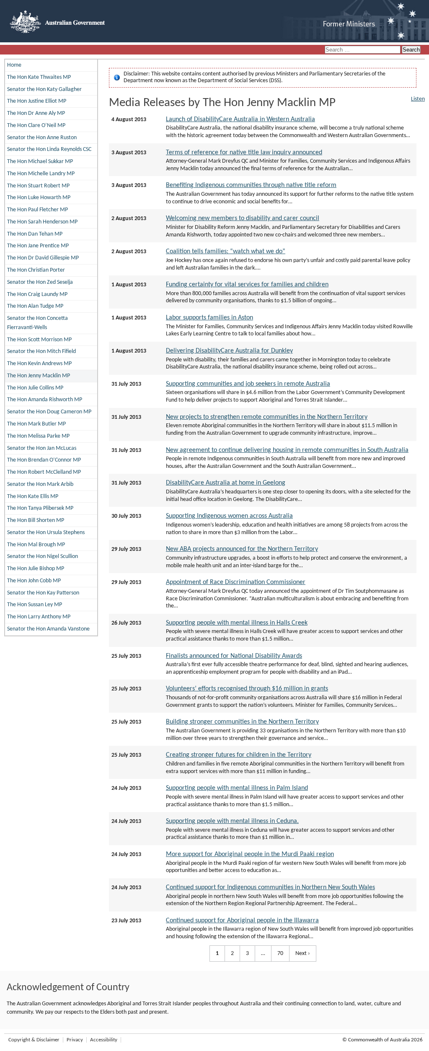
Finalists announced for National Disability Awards (234, 656)
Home (14, 65)
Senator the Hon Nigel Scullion (42, 556)
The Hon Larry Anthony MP (38, 617)
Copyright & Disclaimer (33, 1040)
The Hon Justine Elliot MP (36, 101)
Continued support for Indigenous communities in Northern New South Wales (270, 887)
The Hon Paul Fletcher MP (37, 210)
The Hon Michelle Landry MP (41, 173)
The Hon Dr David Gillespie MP (43, 258)
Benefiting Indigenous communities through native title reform (251, 185)
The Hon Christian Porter (36, 270)
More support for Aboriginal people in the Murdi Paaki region (250, 854)
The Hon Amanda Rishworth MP (44, 399)
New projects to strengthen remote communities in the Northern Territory (266, 417)
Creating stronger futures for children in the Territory (238, 755)
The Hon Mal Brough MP (36, 545)
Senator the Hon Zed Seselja (40, 282)
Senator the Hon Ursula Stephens (46, 532)
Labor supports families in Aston (209, 317)
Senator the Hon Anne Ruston (42, 137)
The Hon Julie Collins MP (35, 388)
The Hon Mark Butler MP (36, 424)
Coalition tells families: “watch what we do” (225, 251)
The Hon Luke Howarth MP (38, 197)
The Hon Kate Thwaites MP (39, 77)
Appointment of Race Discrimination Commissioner (235, 582)
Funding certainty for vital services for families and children (247, 284)
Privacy (75, 1040)
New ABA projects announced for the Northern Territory (242, 549)
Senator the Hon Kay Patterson (43, 593)
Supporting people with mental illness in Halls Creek (237, 623)
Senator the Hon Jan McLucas (41, 448)
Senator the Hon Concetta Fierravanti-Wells (37, 323)
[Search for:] (363, 50)
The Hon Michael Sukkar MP (40, 161)
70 (277, 953)
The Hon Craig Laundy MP (37, 294)
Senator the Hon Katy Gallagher (44, 89)
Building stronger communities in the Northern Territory (242, 722)
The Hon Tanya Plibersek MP (40, 508)
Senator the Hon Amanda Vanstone (48, 629)
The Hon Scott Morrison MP (39, 340)
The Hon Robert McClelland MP (44, 472)
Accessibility (103, 1040)
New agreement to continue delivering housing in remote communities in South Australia (287, 450)
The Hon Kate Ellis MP (32, 496)
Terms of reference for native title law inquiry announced (244, 152)
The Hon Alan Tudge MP (35, 306)
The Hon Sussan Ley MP (34, 604)
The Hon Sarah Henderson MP (42, 222)
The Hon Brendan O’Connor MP (44, 460)
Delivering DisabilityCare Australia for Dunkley (229, 351)
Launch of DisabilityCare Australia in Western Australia (240, 119)
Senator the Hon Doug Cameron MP (49, 412)
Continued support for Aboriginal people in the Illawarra (242, 920)
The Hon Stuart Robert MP (38, 186)
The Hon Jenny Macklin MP (38, 376)
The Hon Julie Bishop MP (35, 568)
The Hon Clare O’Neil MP (36, 125)
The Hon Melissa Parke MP (38, 436)
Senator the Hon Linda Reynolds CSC (49, 149)
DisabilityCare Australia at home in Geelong (225, 483)
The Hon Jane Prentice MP (38, 246)
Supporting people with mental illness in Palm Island (237, 788)
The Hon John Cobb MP (34, 581)
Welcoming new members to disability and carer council (242, 218)
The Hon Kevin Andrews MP (39, 363)
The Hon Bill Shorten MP (35, 520)
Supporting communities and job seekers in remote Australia (248, 384)
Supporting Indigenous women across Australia (229, 516)
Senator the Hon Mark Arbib (40, 484)
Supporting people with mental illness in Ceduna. (232, 821)
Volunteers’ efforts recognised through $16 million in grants (247, 688)
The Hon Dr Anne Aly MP (36, 113)
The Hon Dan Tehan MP (34, 234)
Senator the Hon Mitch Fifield (41, 351)
